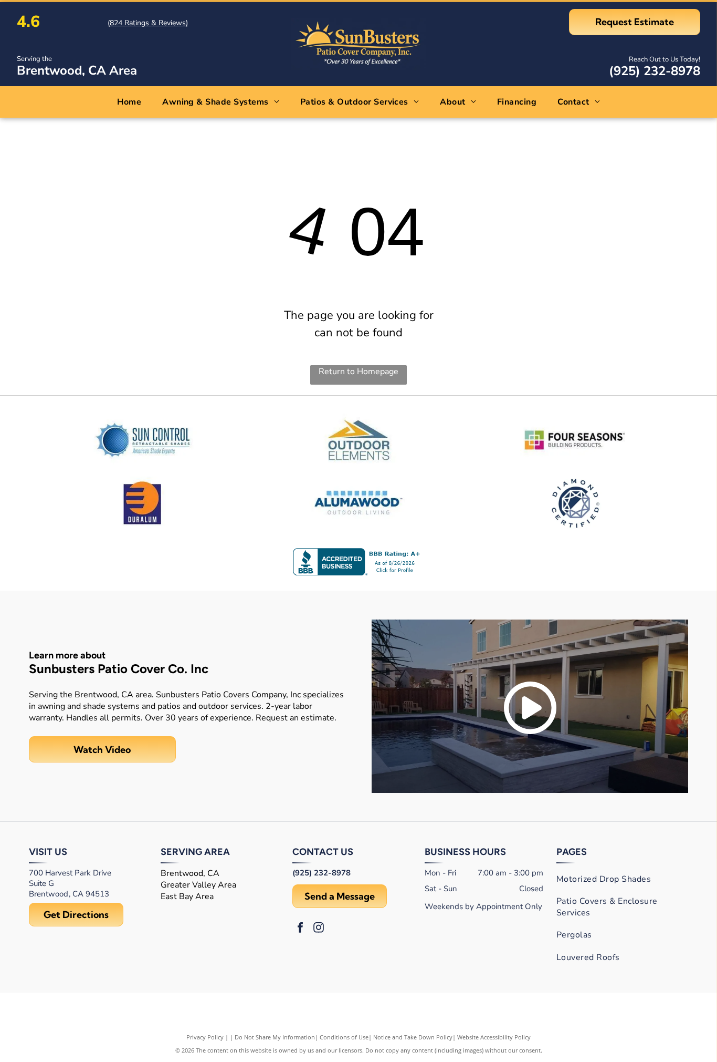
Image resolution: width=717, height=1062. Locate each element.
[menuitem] (129, 102)
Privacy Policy (205, 1037)
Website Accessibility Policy (494, 1037)
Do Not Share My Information (275, 1037)
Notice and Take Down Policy (412, 1037)
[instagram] (318, 929)
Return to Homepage (358, 371)
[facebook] (300, 929)
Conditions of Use (344, 1037)
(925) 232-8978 (654, 71)
